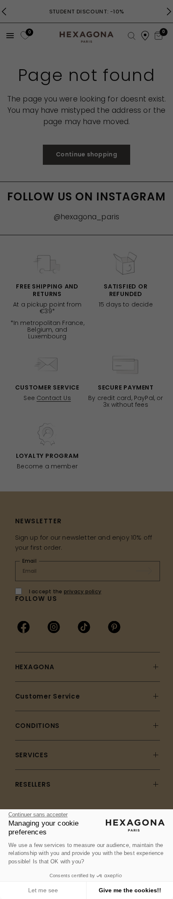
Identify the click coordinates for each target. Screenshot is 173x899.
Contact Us (54, 398)
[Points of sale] (145, 35)
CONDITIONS (37, 725)
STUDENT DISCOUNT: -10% (86, 12)
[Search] (132, 36)
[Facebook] (23, 626)
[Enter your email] (148, 571)
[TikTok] (84, 626)
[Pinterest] (114, 626)
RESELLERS (33, 784)
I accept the (65, 591)
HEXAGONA (35, 667)
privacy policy (82, 591)
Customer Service (47, 696)
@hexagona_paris (87, 217)
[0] (24, 35)
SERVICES (31, 755)
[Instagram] (53, 626)
